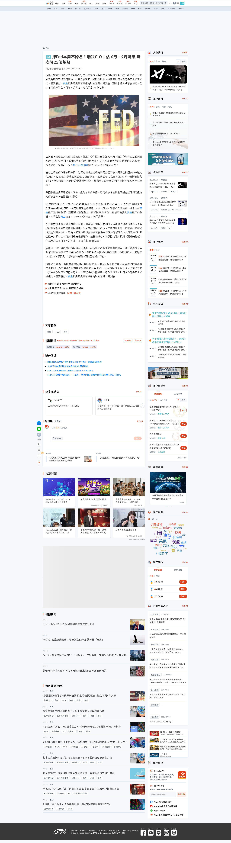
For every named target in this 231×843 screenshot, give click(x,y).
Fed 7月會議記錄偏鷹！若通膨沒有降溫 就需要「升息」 (71, 370)
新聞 (63, 3)
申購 (184, 423)
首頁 (57, 3)
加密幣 (111, 3)
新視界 (148, 8)
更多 (183, 61)
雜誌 (162, 8)
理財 (140, 8)
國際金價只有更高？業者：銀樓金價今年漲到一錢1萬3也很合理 (74, 361)
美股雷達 (164, 180)
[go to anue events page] (170, 3)
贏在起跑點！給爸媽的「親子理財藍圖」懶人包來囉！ (80, 340)
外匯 (97, 3)
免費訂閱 (181, 794)
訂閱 (135, 3)
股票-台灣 (161, 438)
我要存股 (138, 340)
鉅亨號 (128, 3)
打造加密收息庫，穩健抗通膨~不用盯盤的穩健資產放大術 (172, 281)
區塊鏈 (125, 8)
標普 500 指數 (80, 164)
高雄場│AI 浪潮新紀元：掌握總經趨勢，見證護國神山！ (172, 292)
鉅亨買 (120, 3)
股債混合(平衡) (163, 414)
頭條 (49, 8)
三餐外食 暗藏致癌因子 (126, 529)
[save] (39, 456)
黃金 (65, 83)
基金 (91, 3)
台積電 (159, 589)
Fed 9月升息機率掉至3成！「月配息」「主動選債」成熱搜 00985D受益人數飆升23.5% (84, 374)
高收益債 (161, 451)
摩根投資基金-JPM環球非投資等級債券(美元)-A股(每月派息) (164, 446)
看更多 (138, 391)
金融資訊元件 (102, 830)
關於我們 (74, 830)
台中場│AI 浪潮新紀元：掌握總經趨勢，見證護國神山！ (172, 258)
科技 (70, 8)
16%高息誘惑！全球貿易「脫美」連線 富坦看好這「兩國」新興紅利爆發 (59, 531)
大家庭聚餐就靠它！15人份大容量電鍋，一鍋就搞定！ (128, 500)
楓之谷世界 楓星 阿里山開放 (93, 499)
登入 (178, 3)
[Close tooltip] (59, 462)
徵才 (119, 830)
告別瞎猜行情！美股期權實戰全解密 (65, 288)
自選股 (181, 8)
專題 (155, 8)
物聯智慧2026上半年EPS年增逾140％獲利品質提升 (58, 500)
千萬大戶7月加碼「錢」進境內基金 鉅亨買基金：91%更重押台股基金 (93, 531)
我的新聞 (171, 8)
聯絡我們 (112, 830)
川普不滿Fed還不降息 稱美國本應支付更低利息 (67, 366)
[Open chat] (39, 462)
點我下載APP (74, 292)
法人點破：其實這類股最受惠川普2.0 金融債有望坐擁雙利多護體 (64, 459)
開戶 (184, 410)
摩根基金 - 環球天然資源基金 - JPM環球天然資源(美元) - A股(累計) (164, 422)
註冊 (182, 3)
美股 (76, 3)
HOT (160, 257)
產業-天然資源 (163, 427)
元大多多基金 (155, 434)
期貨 (117, 8)
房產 (133, 8)
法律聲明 (135, 830)
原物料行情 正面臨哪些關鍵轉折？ (65, 283)
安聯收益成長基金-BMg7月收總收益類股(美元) (164, 408)
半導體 (159, 596)
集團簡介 (83, 830)
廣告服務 (92, 830)
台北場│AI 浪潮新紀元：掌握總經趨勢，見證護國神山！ (172, 269)
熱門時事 (87, 8)
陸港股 (84, 3)
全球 (104, 3)
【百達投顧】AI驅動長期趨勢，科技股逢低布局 (119, 457)
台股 (70, 3)
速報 (96, 8)
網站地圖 (126, 830)
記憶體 (159, 581)
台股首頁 (128, 340)
